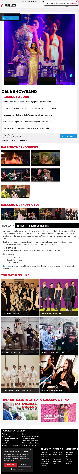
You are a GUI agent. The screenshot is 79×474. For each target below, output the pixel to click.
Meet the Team (46, 454)
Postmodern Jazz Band (12, 352)
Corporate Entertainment (11, 438)
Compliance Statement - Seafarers (45, 463)
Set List (21, 226)
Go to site (73, 3)
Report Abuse (45, 459)
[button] (3, 135)
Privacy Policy (58, 452)
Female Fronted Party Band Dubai (16, 390)
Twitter (69, 459)
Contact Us (44, 457)
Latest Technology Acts (30, 441)
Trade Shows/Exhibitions (10, 445)
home (3, 10)
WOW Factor (6, 436)
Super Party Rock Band (51, 314)
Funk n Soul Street (10, 314)
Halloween (25, 434)
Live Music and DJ (9, 140)
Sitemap (56, 463)
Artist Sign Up (58, 457)
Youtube (69, 461)
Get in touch (7, 266)
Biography (8, 226)
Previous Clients (39, 226)
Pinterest (69, 457)
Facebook (69, 452)
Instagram (69, 454)
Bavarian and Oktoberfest (31, 436)
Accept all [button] (10, 464)
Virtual (4, 443)
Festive (4, 434)
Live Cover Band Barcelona (52, 352)
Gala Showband (16, 10)
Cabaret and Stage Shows (30, 443)
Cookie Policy (58, 454)
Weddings (5, 441)
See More (72, 403)
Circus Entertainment (29, 445)
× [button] (30, 450)
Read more (18, 461)
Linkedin (69, 463)
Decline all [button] (24, 464)
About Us (44, 452)
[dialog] (17, 460)
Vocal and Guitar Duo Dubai (53, 390)
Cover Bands (22, 140)
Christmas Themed (28, 438)
